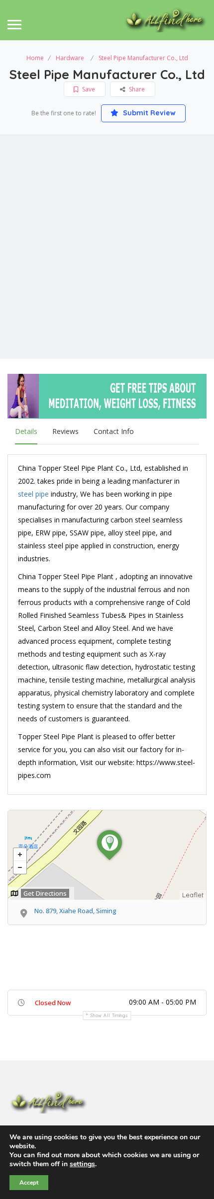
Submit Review (148, 112)
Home (35, 58)
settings (82, 1164)
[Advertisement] (107, 247)
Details (26, 431)
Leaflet (193, 895)
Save (88, 89)
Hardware (70, 58)
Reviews (65, 431)
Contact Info (114, 431)
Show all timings (109, 1015)
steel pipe (33, 494)
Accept (28, 1183)
